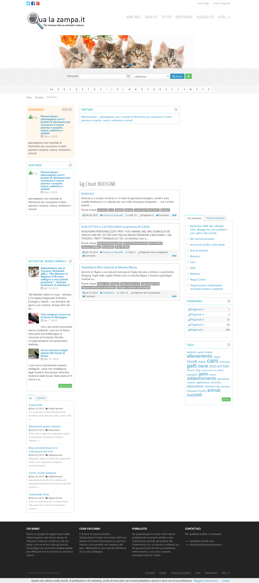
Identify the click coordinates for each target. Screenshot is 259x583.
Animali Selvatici (199, 250)
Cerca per (73, 76)
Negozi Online (198, 279)
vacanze (191, 352)
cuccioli (194, 394)
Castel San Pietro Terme (147, 209)
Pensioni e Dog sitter (113, 215)
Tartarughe (224, 361)
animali (213, 390)
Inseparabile (35, 405)
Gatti (192, 268)
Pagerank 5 (197, 309)
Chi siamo (150, 572)
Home (29, 97)
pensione (102, 209)
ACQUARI (215, 382)
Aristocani (87, 193)
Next (250, 51)
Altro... (223, 17)
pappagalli (192, 374)
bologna (115, 283)
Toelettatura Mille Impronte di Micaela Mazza (109, 267)
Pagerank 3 (197, 319)
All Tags (226, 399)
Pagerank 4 (197, 314)
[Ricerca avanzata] (188, 76)
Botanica (195, 256)
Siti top (166, 17)
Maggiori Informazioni (206, 580)
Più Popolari (184, 17)
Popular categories (215, 217)
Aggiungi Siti (205, 17)
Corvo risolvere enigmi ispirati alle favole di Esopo (54, 352)
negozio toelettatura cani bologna (98, 287)
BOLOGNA (108, 246)
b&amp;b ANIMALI (91, 246)
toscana (191, 370)
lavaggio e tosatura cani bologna (133, 287)
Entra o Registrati (222, 3)
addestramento (201, 378)
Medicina (195, 273)
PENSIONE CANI (212, 386)
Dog (198, 370)
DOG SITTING (122, 246)
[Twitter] (28, 3)
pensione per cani (209, 370)
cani (111, 209)
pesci (220, 370)
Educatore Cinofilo (196, 390)
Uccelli (192, 361)
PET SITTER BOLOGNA (135, 243)
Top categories (194, 218)
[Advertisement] (129, 152)
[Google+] (38, 3)
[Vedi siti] (173, 215)
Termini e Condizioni (181, 572)
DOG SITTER (219, 366)
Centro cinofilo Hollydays (42, 473)
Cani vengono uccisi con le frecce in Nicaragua (56, 316)
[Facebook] (33, 3)
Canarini (191, 382)
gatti (191, 365)
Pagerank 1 (197, 329)
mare (202, 361)
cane (203, 365)
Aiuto (197, 572)
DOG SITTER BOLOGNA (110, 243)
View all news (65, 385)
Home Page (203, 3)
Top (30, 398)
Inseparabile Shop (39, 494)
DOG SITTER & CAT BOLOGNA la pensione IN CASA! (115, 227)
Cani (192, 262)
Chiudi (225, 580)
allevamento (199, 355)
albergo (128, 209)
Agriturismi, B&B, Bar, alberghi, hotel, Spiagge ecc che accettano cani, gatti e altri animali (208, 229)
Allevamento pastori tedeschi (45, 426)
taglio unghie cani (150, 283)
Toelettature (108, 292)
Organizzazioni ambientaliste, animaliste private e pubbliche (206, 287)
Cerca (178, 76)
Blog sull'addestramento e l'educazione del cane (43, 449)
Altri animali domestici (202, 239)
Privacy (162, 572)
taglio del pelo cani (130, 283)
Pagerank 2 (197, 324)
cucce (212, 374)
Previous (9, 51)
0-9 (51, 89)
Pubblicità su (211, 572)
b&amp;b (225, 386)
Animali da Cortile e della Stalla (207, 244)
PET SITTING (155, 243)
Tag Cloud (39, 97)
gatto (203, 373)
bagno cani (103, 283)
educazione (195, 386)
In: (129, 76)
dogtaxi (119, 209)
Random (41, 397)
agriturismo (203, 382)
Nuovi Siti (151, 17)
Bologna (165, 209)
